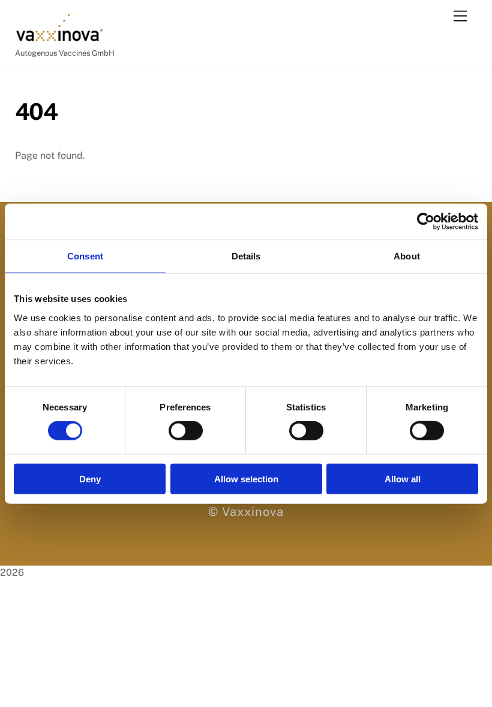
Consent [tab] (85, 256)
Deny (90, 478)
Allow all (403, 478)
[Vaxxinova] (59, 37)
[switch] (186, 430)
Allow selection (246, 478)
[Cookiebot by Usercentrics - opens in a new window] (425, 222)
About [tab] (407, 256)
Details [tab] (246, 256)
